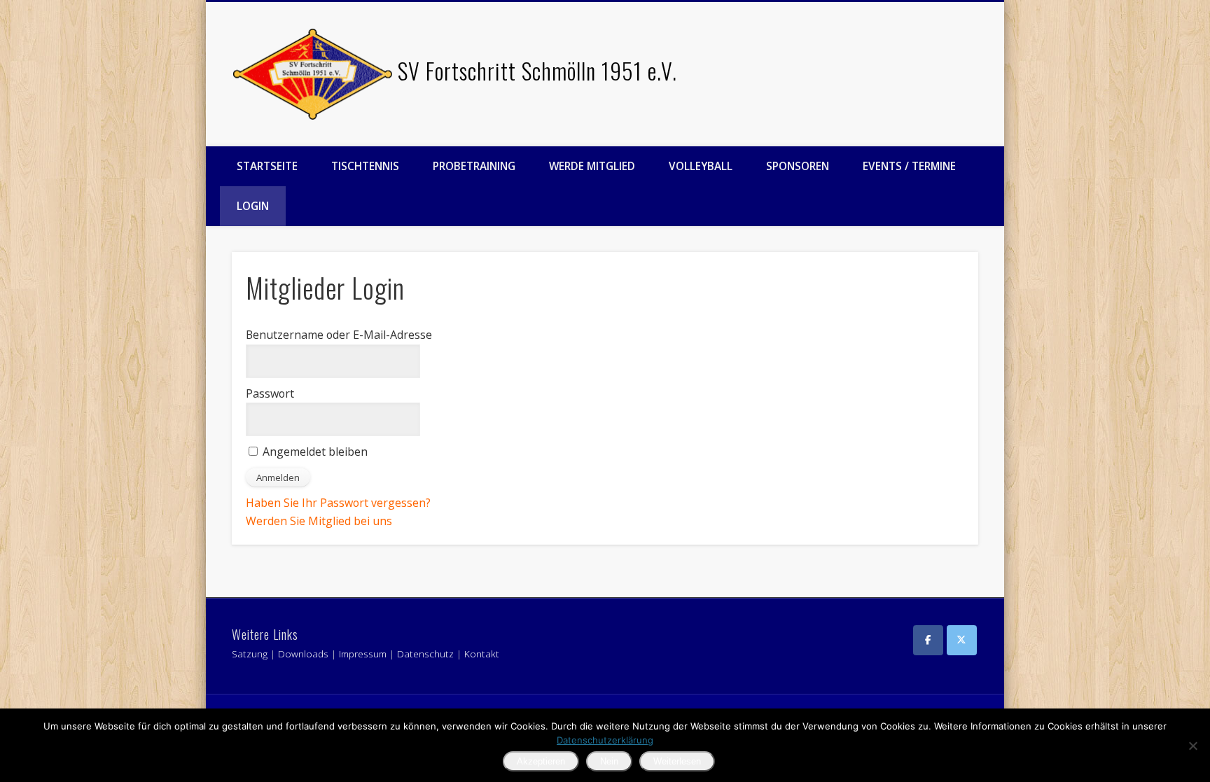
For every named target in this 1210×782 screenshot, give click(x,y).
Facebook (959, 55)
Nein (609, 761)
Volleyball (700, 166)
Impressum (363, 654)
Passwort (270, 393)
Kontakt (481, 654)
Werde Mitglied (592, 166)
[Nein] (1192, 746)
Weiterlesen (677, 761)
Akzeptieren (541, 761)
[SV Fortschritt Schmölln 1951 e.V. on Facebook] (928, 640)
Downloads (303, 654)
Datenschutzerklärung (605, 740)
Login (253, 206)
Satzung (249, 654)
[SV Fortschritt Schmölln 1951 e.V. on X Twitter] (962, 640)
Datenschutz (425, 654)
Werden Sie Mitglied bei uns (319, 521)
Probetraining (474, 166)
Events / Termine (909, 166)
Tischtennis (365, 166)
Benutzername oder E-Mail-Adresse (339, 334)
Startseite (267, 166)
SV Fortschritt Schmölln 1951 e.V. (537, 70)
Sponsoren (797, 166)
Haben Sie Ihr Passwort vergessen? (338, 502)
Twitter (989, 55)
